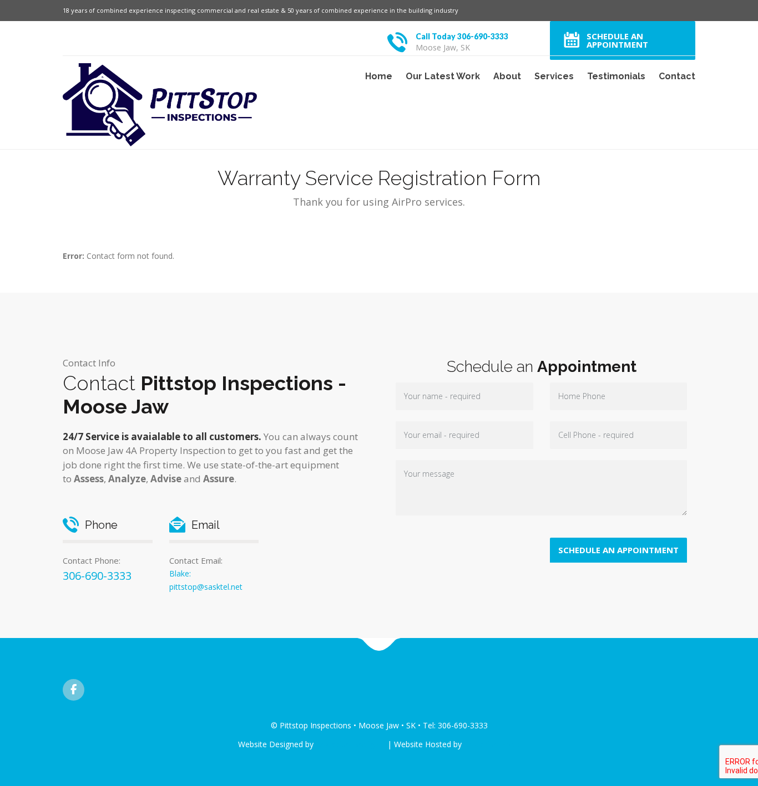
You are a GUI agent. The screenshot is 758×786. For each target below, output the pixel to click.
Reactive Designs (350, 744)
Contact (677, 76)
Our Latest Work (443, 76)
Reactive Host (492, 744)
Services (554, 76)
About (507, 76)
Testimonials (616, 76)
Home (378, 76)
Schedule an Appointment (617, 40)
